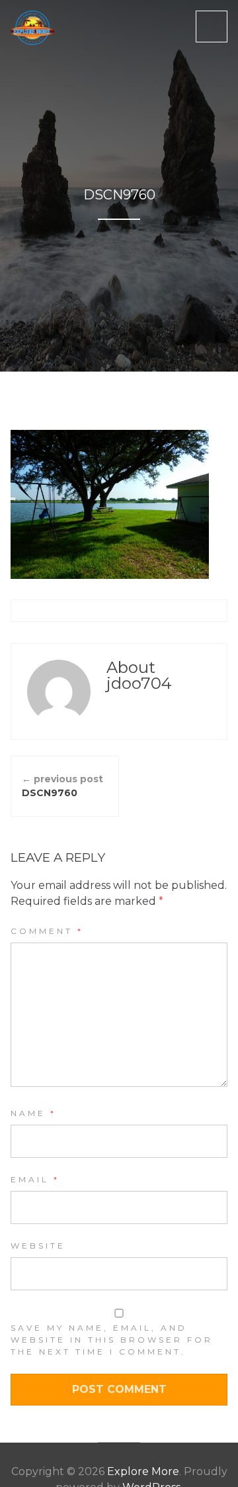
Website (38, 1246)
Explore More (143, 1471)
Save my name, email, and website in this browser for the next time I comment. (112, 1340)
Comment (47, 931)
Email (35, 1179)
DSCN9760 (62, 786)
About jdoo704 (139, 675)
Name (33, 1113)
